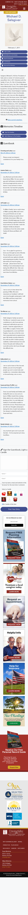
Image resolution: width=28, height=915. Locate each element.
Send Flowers (7, 61)
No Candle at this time (9, 504)
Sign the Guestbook (8, 58)
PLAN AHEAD (14, 845)
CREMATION (6, 845)
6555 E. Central (6, 853)
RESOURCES (6, 848)
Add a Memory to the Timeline (10, 55)
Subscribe (14, 525)
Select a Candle (6, 489)
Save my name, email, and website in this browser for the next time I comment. (14, 484)
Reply (2, 164)
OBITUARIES (21, 848)
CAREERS (13, 848)
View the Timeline (9, 132)
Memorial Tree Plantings (9, 65)
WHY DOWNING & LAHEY (10, 841)
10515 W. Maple (6, 863)
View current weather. (14, 120)
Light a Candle (7, 51)
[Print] (2, 70)
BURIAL (20, 841)
